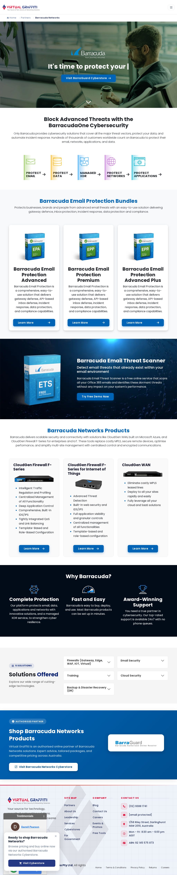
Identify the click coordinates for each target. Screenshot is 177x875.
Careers (98, 817)
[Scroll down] (88, 102)
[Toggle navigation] (171, 7)
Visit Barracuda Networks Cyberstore (43, 767)
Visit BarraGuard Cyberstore (86, 78)
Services (69, 823)
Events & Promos (98, 825)
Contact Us (100, 811)
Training (72, 675)
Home (13, 17)
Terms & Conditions (116, 867)
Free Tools (99, 833)
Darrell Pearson (30, 826)
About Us (70, 811)
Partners (26, 17)
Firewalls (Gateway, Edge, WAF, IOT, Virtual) (85, 662)
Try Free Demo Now (95, 396)
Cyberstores (72, 829)
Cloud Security (131, 675)
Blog (95, 805)
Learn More (26, 322)
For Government (72, 837)
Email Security (130, 660)
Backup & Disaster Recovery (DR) (86, 689)
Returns (153, 867)
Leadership (71, 817)
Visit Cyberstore (31, 863)
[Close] (55, 836)
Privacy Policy (138, 867)
